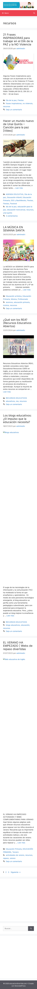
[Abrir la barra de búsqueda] (34, 13)
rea (17, 401)
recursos (6, 106)
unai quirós (7, 213)
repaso (6, 858)
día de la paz (11, 207)
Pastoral (13, 204)
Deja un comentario (14, 110)
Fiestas (21, 100)
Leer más (19, 188)
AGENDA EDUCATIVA (14, 194)
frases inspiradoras (14, 103)
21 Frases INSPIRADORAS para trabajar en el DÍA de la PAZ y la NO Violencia (18, 39)
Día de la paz (11, 100)
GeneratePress (20, 986)
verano (12, 858)
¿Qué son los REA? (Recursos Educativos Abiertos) (17, 323)
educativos (10, 401)
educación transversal (16, 210)
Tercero (15, 852)
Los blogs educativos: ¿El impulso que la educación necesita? (17, 419)
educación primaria (22, 302)
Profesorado (23, 299)
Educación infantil (14, 197)
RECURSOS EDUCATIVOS (16, 398)
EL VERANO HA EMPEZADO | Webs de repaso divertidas (17, 646)
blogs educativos (13, 625)
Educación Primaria (14, 849)
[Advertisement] (18, 900)
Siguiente (16, 872)
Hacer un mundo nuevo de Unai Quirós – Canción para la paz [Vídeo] (18, 125)
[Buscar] (31, 928)
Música (14, 299)
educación (25, 625)
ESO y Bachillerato (18, 200)
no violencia (27, 103)
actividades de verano (15, 855)
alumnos (9, 302)
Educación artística (14, 296)
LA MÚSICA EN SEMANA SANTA (14, 229)
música (6, 305)
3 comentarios (12, 216)
